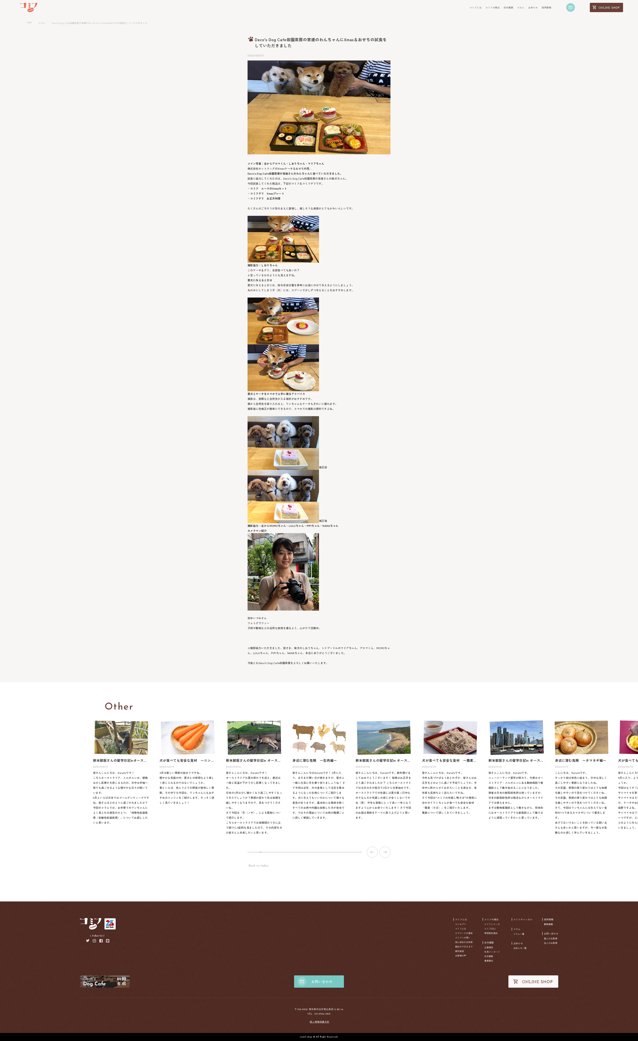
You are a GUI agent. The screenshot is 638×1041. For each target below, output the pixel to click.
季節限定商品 (491, 933)
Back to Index (258, 865)
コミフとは (475, 7)
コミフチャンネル (522, 919)
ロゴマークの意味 (464, 933)
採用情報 (546, 7)
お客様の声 (460, 955)
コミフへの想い (463, 937)
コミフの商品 (492, 7)
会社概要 (508, 7)
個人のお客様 (550, 938)
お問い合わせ (551, 933)
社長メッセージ (492, 951)
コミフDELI (490, 928)
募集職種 (548, 924)
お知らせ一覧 (520, 948)
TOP (29, 23)
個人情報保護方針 (319, 1021)
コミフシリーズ (492, 924)
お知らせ (533, 7)
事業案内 (488, 960)
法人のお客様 (550, 942)
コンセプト (460, 924)
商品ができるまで (464, 946)
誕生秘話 (459, 951)
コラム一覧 (519, 934)
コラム (520, 7)
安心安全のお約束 (464, 942)
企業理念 (488, 947)
